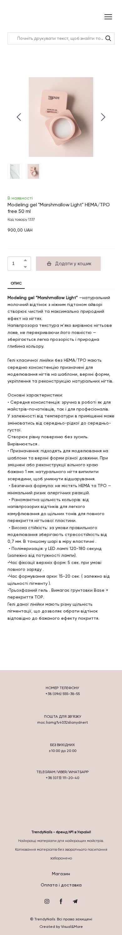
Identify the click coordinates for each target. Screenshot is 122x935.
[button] (108, 38)
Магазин (61, 873)
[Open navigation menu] (108, 17)
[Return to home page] (24, 17)
